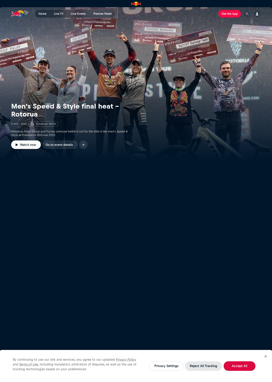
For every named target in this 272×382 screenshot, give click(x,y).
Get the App (230, 13)
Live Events (78, 13)
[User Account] (257, 14)
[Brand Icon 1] (136, 3)
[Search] (247, 14)
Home (42, 13)
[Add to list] (83, 144)
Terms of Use (28, 364)
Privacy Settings (166, 366)
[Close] (266, 356)
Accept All (239, 366)
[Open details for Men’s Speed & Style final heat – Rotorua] (136, 83)
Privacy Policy (126, 359)
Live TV (58, 13)
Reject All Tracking (203, 366)
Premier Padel (102, 13)
